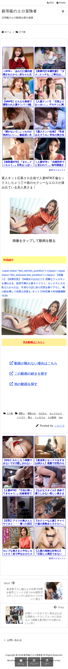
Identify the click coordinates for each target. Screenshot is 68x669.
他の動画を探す (25, 384)
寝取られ (32, 413)
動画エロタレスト (57, 170)
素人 (30, 417)
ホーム (8, 31)
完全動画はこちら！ (34, 342)
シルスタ (59, 425)
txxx (61, 417)
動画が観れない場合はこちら (35, 363)
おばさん (43, 413)
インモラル (40, 417)
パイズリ (21, 417)
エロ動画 (52, 417)
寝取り (22, 413)
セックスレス (56, 413)
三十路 (22, 31)
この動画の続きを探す (30, 373)
